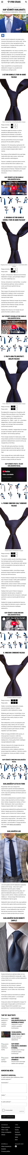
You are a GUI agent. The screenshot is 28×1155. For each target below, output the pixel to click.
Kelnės (16, 1137)
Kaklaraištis (18, 1134)
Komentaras (4, 1082)
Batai (16, 1139)
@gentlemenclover (23, 970)
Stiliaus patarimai (5, 1127)
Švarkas (17, 1130)
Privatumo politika (5, 1151)
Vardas (3, 1095)
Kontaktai (3, 1149)
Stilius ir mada (4, 1130)
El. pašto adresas (6, 1101)
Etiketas (3, 1134)
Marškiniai (17, 1132)
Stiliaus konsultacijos (6, 1146)
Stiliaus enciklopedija (6, 1132)
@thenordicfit (25, 31)
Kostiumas (17, 1127)
